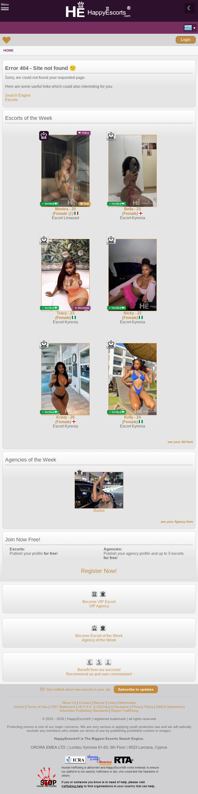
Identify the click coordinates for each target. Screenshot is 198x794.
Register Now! (99, 571)
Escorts (11, 100)
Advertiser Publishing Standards (84, 711)
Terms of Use (37, 707)
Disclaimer (121, 707)
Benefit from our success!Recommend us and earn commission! (99, 672)
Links (112, 703)
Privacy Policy (142, 707)
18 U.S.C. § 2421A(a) (94, 707)
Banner (99, 703)
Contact (85, 703)
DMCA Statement (169, 707)
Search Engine (18, 95)
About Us (69, 703)
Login (186, 40)
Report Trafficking (124, 711)
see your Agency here (177, 521)
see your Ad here (180, 442)
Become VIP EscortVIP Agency (99, 604)
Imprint (19, 707)
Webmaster (127, 703)
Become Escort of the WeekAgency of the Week (99, 638)
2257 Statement (62, 707)
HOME (8, 50)
